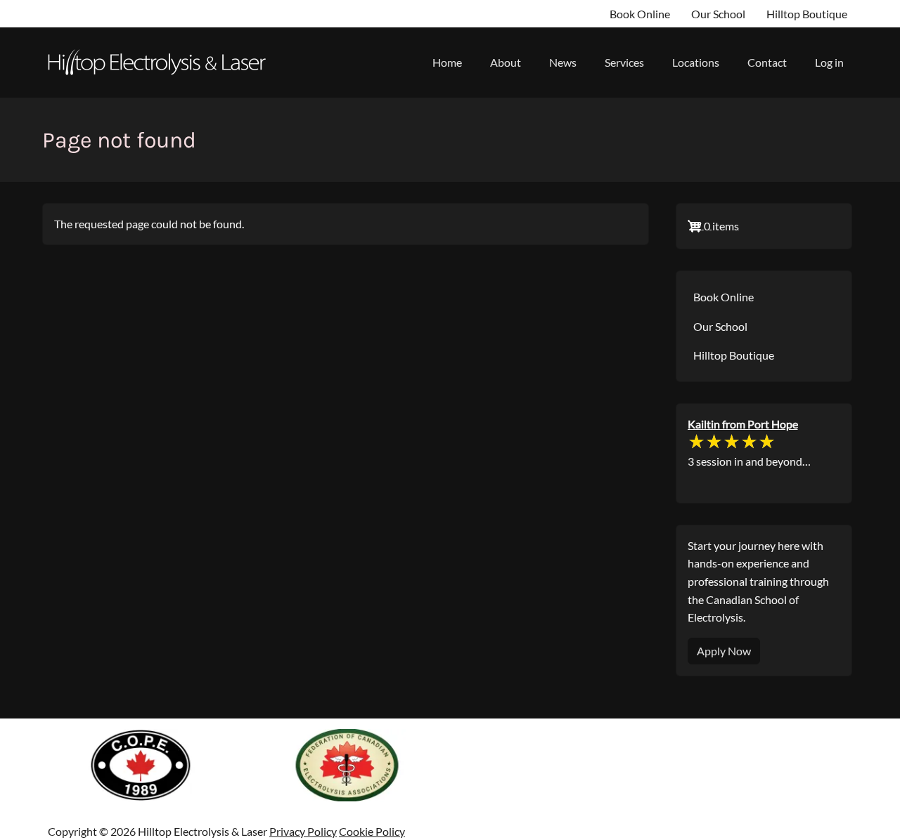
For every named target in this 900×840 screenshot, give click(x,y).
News (563, 62)
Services (624, 62)
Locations (695, 62)
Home (447, 62)
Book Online (640, 13)
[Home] (162, 62)
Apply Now (724, 650)
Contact (767, 62)
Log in (829, 62)
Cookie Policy (372, 831)
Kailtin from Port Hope (743, 424)
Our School (718, 13)
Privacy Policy (303, 831)
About (505, 62)
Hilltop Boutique (806, 13)
